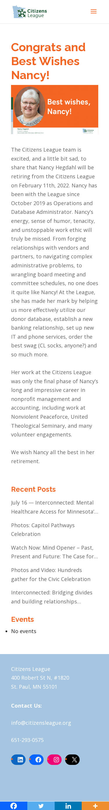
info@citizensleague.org (41, 722)
